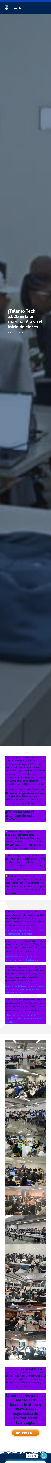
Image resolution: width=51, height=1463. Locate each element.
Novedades (26, 332)
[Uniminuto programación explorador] (25, 1360)
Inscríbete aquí (24, 1432)
